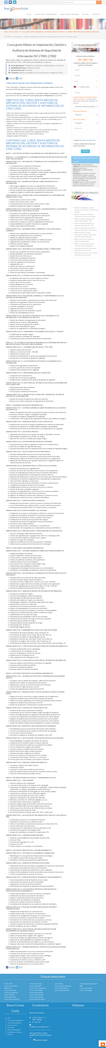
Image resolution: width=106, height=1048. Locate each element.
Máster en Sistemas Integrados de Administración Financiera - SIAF (84, 224)
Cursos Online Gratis (36, 984)
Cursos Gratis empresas (69, 14)
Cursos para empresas (11, 992)
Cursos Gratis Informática (37, 999)
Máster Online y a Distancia (55, 32)
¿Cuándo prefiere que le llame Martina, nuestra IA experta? (85, 100)
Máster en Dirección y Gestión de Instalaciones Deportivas (84, 240)
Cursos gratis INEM (10, 997)
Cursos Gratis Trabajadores (38, 988)
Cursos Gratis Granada (36, 995)
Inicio (29, 14)
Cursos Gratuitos (9, 995)
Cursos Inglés (59, 984)
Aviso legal (10, 1027)
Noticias (85, 14)
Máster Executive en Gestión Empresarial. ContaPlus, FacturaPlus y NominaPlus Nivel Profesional (85, 235)
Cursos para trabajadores (15, 1020)
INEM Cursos (8, 988)
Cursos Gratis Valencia (36, 992)
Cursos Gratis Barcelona (62, 990)
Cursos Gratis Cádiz (10, 990)
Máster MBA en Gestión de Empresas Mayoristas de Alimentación (85, 249)
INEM (81, 986)
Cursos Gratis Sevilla (86, 988)
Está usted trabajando (80, 111)
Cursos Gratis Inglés (86, 990)
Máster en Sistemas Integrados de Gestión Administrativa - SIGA (84, 220)
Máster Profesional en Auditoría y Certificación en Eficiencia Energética (85, 215)
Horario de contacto (79, 119)
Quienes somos (12, 1025)
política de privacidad (88, 140)
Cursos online (8, 984)
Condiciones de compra (14, 1032)
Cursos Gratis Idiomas (61, 988)
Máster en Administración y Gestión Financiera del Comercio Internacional (86, 229)
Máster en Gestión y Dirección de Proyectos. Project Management (84, 245)
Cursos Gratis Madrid (10, 986)
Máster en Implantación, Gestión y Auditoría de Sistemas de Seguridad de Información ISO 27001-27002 (42, 37)
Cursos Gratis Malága (36, 990)
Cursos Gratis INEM (35, 986)
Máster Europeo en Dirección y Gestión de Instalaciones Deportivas (86, 254)
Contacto (96, 14)
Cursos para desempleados (63, 986)
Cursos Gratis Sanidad (36, 997)
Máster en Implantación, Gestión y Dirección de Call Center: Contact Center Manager (86, 210)
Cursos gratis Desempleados (88, 984)
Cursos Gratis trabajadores (45, 14)
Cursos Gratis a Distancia (11, 999)
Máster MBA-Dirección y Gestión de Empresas (83, 32)
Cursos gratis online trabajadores (32, 32)
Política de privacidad (13, 1030)
